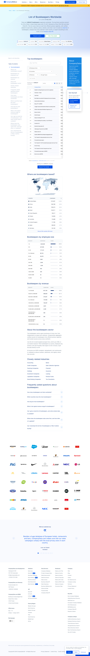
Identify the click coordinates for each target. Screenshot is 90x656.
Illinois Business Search (73, 627)
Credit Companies (32, 365)
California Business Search (74, 619)
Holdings (29, 371)
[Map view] (61, 83)
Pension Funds (50, 376)
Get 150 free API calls (64, 5)
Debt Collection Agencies (52, 365)
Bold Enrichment (32, 579)
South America (31, 617)
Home (10, 10)
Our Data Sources (72, 579)
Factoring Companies (32, 368)
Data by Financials (59, 577)
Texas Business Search (73, 623)
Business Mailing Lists (46, 586)
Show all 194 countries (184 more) (45, 231)
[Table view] (55, 83)
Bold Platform (31, 577)
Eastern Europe (31, 610)
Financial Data (44, 590)
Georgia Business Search (74, 625)
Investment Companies (33, 373)
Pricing (57, 2)
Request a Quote (72, 611)
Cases (69, 577)
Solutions (24, 2)
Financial (48, 368)
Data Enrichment (45, 577)
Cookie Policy (71, 588)
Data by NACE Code (59, 582)
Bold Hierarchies (32, 582)
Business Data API (45, 582)
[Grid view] (57, 83)
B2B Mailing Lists (72, 607)
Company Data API (48, 31)
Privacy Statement (72, 586)
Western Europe (32, 606)
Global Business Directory (74, 598)
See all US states (72, 632)
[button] (37, 35)
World (14, 10)
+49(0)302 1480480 (13, 589)
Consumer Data (58, 586)
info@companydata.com (14, 575)
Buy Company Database (73, 596)
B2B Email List (71, 600)
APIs (36, 2)
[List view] (59, 83)
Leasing (48, 373)
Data (30, 2)
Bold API (30, 573)
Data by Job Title (59, 571)
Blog (69, 573)
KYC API (30, 594)
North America (31, 608)
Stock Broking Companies (34, 379)
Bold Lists (30, 571)
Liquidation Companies (33, 376)
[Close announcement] (88, 5)
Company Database (45, 571)
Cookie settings (61, 651)
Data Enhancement (45, 575)
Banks (47, 362)
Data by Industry (59, 575)
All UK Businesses (72, 604)
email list (65, 28)
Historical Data (44, 588)
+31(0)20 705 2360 (12, 577)
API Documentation (32, 598)
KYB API (30, 596)
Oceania (30, 612)
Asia (29, 614)
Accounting (30, 362)
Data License (44, 579)
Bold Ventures (31, 584)
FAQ (69, 571)
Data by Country (59, 573)
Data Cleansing (44, 584)
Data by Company (59, 584)
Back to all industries (13, 58)
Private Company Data (46, 573)
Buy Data (50, 2)
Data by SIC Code (59, 579)
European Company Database (75, 602)
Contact (69, 575)
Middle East (30, 619)
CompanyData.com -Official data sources (39, 160)
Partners (70, 584)
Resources (42, 2)
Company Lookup (72, 582)
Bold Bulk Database (32, 575)
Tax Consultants (50, 379)
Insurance (48, 371)
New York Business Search (74, 630)
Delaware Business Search (74, 621)
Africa (29, 621)
